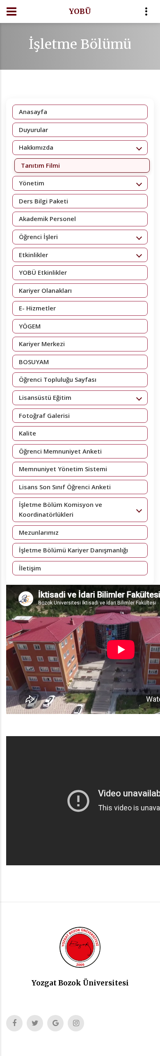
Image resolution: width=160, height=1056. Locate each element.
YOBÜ (80, 11)
